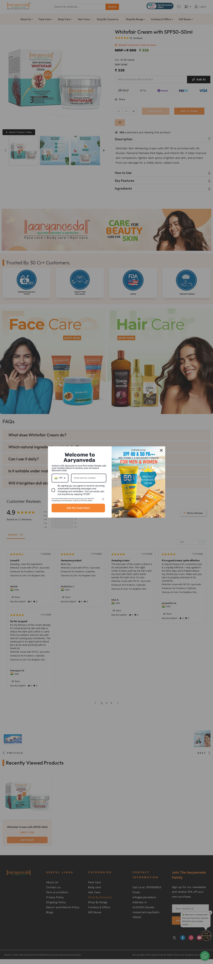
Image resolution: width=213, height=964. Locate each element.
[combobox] (60, 478)
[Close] (161, 450)
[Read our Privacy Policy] (103, 499)
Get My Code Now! (78, 507)
